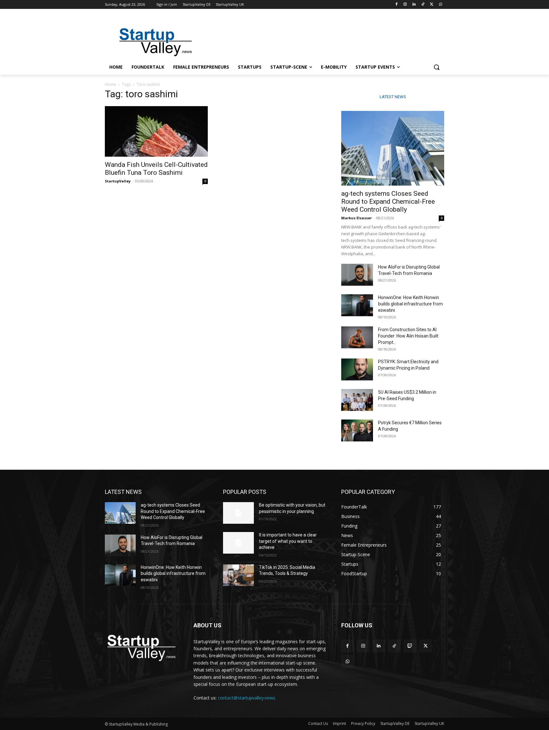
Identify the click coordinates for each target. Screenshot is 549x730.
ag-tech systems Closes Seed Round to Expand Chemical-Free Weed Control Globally (388, 201)
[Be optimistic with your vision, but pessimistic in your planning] (238, 513)
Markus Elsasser (356, 217)
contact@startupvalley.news (246, 698)
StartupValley (118, 181)
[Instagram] (405, 4)
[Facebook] (396, 4)
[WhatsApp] (440, 4)
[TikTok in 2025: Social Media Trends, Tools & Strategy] (238, 575)
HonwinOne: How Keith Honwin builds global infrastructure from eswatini (410, 304)
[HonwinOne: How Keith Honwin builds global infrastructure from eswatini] (357, 305)
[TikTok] (423, 4)
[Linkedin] (414, 4)
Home (110, 84)
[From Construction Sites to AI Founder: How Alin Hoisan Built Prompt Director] (357, 337)
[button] (436, 67)
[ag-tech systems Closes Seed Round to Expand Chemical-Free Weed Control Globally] (392, 148)
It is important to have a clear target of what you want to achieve (288, 541)
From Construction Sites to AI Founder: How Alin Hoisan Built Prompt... (408, 336)
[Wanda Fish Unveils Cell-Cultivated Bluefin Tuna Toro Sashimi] (156, 131)
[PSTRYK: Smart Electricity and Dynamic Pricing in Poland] (357, 369)
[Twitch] (410, 646)
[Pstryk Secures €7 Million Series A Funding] (357, 430)
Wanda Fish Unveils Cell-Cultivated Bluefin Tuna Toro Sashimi (156, 168)
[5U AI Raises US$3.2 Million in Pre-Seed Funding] (357, 400)
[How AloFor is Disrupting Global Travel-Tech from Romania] (357, 275)
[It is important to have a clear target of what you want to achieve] (238, 543)
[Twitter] (431, 4)
